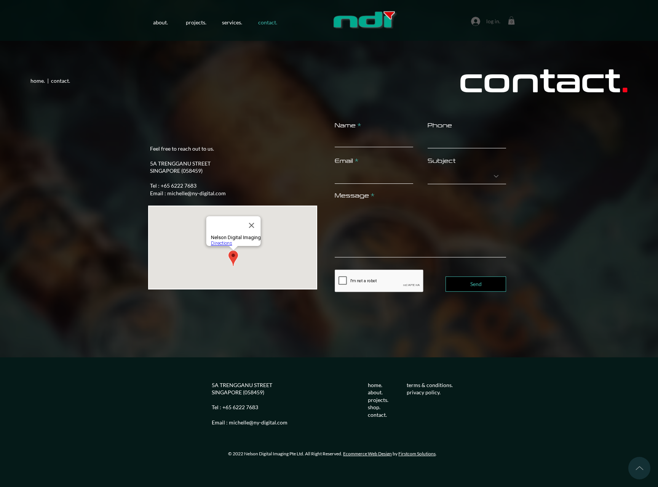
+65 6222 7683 (178, 185)
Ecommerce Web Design (367, 453)
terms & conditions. (430, 385)
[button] (511, 20)
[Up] (639, 468)
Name (345, 125)
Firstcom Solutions (417, 453)
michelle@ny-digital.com (196, 193)
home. (375, 385)
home (37, 80)
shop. (374, 407)
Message (352, 195)
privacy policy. (424, 392)
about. (376, 392)
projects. (378, 400)
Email (344, 160)
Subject (442, 160)
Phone (440, 125)
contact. (377, 414)
